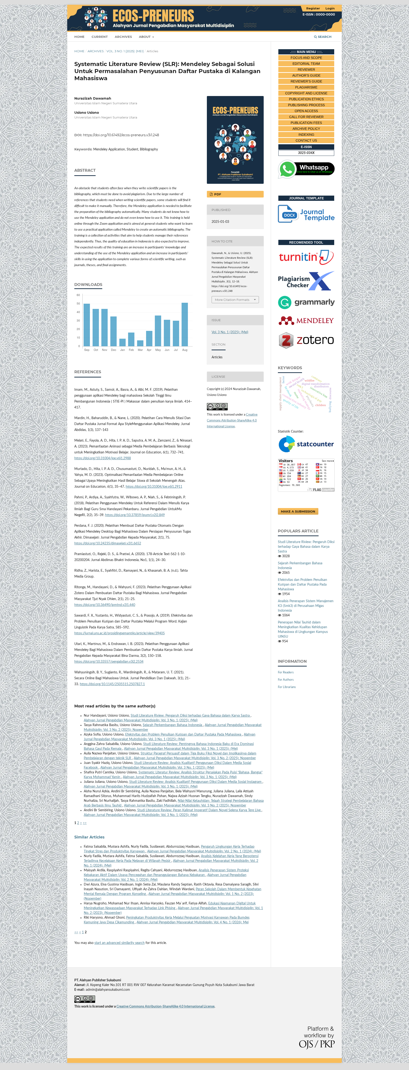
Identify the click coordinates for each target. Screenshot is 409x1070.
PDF (217, 194)
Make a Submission (298, 511)
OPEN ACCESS (306, 111)
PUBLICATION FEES (306, 123)
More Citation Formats (232, 300)
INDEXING (306, 134)
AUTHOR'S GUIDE (306, 75)
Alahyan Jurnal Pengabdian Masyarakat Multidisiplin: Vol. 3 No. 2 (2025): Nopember (195, 758)
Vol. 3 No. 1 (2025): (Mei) (125, 51)
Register (313, 8)
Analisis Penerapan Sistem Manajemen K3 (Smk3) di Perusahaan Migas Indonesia (305, 606)
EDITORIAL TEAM (306, 64)
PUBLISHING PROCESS (306, 105)
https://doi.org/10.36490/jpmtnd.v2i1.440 (104, 605)
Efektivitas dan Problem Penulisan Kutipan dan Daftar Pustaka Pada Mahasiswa (183, 734)
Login (330, 8)
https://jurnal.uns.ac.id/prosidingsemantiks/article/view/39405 (119, 633)
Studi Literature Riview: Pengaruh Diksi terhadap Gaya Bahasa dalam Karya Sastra (191, 715)
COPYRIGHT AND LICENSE (306, 93)
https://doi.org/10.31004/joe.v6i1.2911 (154, 486)
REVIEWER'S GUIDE (306, 81)
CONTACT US (306, 140)
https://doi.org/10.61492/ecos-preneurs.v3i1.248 (121, 135)
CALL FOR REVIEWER (306, 117)
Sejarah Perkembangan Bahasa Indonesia (173, 725)
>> (85, 823)
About (145, 37)
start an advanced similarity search (119, 943)
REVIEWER (306, 69)
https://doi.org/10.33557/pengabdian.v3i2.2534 (108, 661)
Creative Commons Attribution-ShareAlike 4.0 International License (232, 420)
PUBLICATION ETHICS (306, 99)
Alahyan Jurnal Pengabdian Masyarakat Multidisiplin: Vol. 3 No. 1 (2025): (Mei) (141, 720)
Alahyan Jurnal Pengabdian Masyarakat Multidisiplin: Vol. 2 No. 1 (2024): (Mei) (204, 851)
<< (76, 932)
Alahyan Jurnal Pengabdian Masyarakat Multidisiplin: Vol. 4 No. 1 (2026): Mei (193, 922)
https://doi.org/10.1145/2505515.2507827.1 (112, 684)
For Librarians (287, 687)
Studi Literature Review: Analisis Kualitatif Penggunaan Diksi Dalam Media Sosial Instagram (195, 782)
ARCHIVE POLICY (306, 129)
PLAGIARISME (306, 87)
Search (324, 37)
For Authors (286, 679)
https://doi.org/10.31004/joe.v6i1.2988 (102, 458)
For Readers (286, 672)
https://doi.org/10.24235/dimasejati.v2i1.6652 (107, 543)
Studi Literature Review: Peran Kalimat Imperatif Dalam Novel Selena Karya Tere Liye (199, 810)
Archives (123, 37)
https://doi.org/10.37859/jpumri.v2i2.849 (135, 515)
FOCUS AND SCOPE (306, 58)
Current (100, 37)
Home (79, 37)
